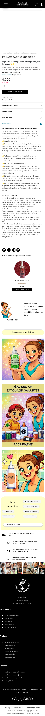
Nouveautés (30, 516)
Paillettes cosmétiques (13, 53)
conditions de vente (20, 551)
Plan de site (19, 711)
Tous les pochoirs (31, 506)
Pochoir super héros (32, 501)
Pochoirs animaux (31, 511)
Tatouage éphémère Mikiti (15, 713)
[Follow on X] (18, 250)
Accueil (4, 53)
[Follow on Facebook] (9, 250)
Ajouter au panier (15, 92)
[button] (5, 4)
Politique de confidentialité (14, 708)
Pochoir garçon (8, 516)
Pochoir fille (8, 511)
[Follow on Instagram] (14, 250)
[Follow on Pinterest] (4, 250)
